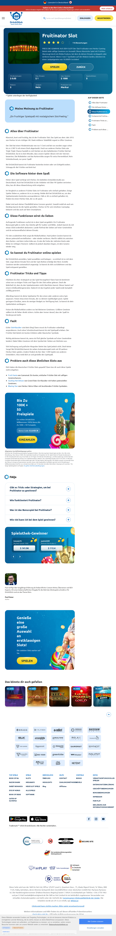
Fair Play (97, 801)
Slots (28, 778)
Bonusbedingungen (101, 793)
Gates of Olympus (13, 799)
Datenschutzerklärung (103, 784)
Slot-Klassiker (16, 327)
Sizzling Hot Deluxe (16, 380)
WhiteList (74, 900)
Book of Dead (15, 794)
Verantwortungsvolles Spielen (104, 779)
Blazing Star (13, 386)
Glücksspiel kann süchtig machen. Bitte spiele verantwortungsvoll (58, 906)
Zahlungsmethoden (68, 782)
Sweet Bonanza (16, 786)
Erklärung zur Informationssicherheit (103, 806)
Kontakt (63, 778)
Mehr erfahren (107, 8)
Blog (44, 786)
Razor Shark (14, 782)
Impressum (97, 797)
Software (30, 794)
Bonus (79, 778)
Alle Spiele (30, 790)
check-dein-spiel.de (40, 914)
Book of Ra (14, 778)
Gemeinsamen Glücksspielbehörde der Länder (81, 898)
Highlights (47, 782)
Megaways (30, 782)
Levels (79, 782)
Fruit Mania (12, 375)
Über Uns (46, 778)
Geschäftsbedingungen (103, 789)
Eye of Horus (14, 790)
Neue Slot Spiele (33, 786)
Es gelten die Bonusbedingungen (34, 466)
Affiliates (62, 786)
